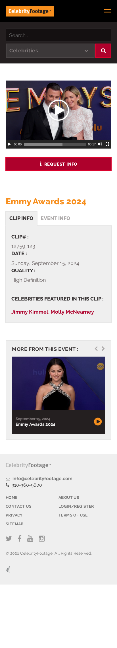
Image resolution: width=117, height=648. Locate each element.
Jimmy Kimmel (29, 312)
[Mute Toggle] (100, 144)
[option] (58, 395)
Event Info (55, 218)
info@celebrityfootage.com (41, 478)
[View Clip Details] (58, 383)
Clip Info (21, 218)
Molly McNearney (72, 312)
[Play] (9, 144)
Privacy (14, 515)
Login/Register (76, 506)
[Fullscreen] (107, 144)
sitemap (15, 524)
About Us (68, 497)
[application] (58, 110)
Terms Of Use (73, 515)
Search (103, 51)
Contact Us (19, 506)
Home (12, 497)
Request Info (60, 164)
